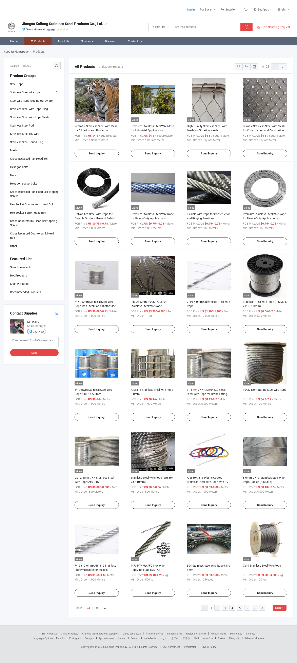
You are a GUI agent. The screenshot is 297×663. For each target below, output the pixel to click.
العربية (163, 638)
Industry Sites (174, 633)
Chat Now (38, 331)
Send (34, 353)
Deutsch (135, 638)
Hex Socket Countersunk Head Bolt (32, 204)
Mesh (13, 150)
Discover (110, 41)
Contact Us (135, 41)
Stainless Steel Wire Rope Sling (29, 109)
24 (88, 608)
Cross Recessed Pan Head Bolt (29, 158)
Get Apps (263, 9)
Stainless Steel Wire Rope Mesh (29, 117)
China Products (69, 633)
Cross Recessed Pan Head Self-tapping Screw (34, 194)
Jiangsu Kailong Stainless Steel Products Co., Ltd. (62, 24)
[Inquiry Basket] (246, 9)
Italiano (122, 638)
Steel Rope (16, 84)
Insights (250, 633)
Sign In (190, 9)
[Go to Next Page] (283, 67)
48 (105, 608)
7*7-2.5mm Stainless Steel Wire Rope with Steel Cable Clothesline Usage (95, 306)
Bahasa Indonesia (254, 638)
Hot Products (49, 633)
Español (60, 638)
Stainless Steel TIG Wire (24, 134)
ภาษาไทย (208, 638)
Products (39, 41)
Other (13, 246)
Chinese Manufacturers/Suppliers (100, 633)
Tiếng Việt (234, 638)
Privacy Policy (208, 646)
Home (14, 41)
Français (89, 638)
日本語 (186, 638)
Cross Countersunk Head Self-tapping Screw (33, 223)
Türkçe (221, 638)
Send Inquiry (96, 153)
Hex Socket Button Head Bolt (28, 212)
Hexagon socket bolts (23, 183)
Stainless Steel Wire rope (25, 92)
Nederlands (150, 638)
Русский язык (106, 638)
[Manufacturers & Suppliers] (30, 8)
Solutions (87, 41)
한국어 (175, 638)
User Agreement (171, 646)
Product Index (218, 633)
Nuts (13, 175)
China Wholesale (132, 633)
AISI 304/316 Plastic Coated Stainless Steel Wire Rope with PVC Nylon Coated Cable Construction (208, 482)
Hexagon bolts (19, 167)
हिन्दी (196, 638)
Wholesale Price (154, 633)
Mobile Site (236, 633)
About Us (63, 41)
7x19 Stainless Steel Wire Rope (262, 565)
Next (278, 608)
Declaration (190, 646)
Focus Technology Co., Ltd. (122, 646)
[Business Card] (57, 313)
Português (75, 638)
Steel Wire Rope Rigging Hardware (31, 100)
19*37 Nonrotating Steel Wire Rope (264, 390)
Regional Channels (196, 633)
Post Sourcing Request (276, 27)
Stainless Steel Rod (22, 125)
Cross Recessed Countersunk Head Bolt (32, 235)
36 (97, 608)
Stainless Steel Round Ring (26, 142)
